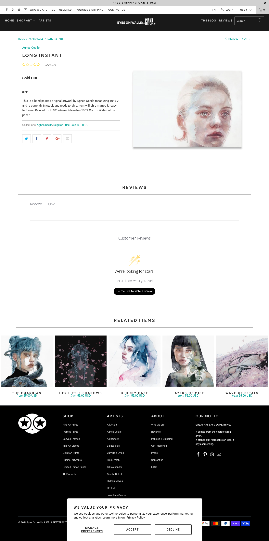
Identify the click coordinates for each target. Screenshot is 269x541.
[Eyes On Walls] (136, 22)
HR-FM (111, 488)
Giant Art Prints (71, 452)
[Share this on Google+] (57, 138)
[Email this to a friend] (67, 138)
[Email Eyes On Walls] (25, 9)
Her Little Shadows (81, 361)
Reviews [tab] (36, 204)
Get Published (62, 9)
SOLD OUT (83, 124)
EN (214, 10)
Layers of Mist (188, 361)
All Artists (112, 424)
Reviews (226, 20)
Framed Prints (70, 431)
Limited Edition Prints (74, 467)
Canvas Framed (71, 438)
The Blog (208, 20)
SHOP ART (24, 20)
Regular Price (61, 124)
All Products (69, 474)
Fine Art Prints (70, 424)
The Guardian (27, 361)
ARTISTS (45, 20)
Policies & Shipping (90, 9)
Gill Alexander (114, 467)
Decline (173, 529)
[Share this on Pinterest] (47, 138)
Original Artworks (72, 459)
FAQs (154, 467)
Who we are (38, 9)
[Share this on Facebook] (36, 138)
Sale (73, 124)
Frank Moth (113, 459)
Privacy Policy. (135, 517)
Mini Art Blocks (71, 445)
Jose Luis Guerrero (117, 495)
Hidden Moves (115, 481)
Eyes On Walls (35, 522)
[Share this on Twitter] (26, 138)
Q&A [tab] (51, 204)
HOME (9, 20)
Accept (132, 529)
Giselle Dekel (114, 474)
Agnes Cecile (31, 47)
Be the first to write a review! (134, 291)
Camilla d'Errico (115, 452)
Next (245, 39)
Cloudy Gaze (134, 361)
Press (154, 452)
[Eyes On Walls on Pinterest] (12, 9)
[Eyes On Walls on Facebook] (6, 9)
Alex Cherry (113, 438)
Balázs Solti (113, 445)
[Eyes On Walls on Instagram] (19, 9)
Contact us (116, 9)
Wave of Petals (242, 361)
